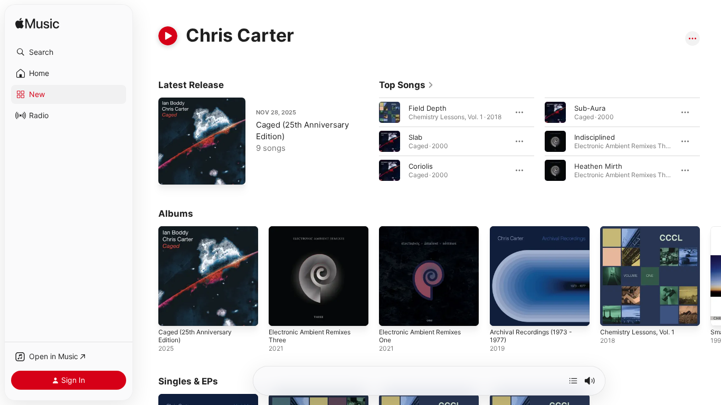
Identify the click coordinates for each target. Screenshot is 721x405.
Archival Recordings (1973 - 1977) (535, 234)
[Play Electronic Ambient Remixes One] (392, 313)
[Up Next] (573, 380)
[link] (406, 85)
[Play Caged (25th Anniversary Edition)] (171, 171)
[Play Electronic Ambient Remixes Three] (282, 313)
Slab (415, 137)
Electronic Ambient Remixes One (425, 234)
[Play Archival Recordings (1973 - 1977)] (503, 313)
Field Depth (428, 108)
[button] (69, 52)
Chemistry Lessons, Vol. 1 (642, 230)
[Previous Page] (368, 141)
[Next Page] (710, 141)
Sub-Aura (589, 108)
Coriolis (421, 166)
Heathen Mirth (598, 166)
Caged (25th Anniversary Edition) (199, 234)
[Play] (167, 35)
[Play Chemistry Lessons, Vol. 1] (613, 313)
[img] (37, 24)
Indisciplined (594, 137)
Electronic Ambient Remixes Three (314, 234)
